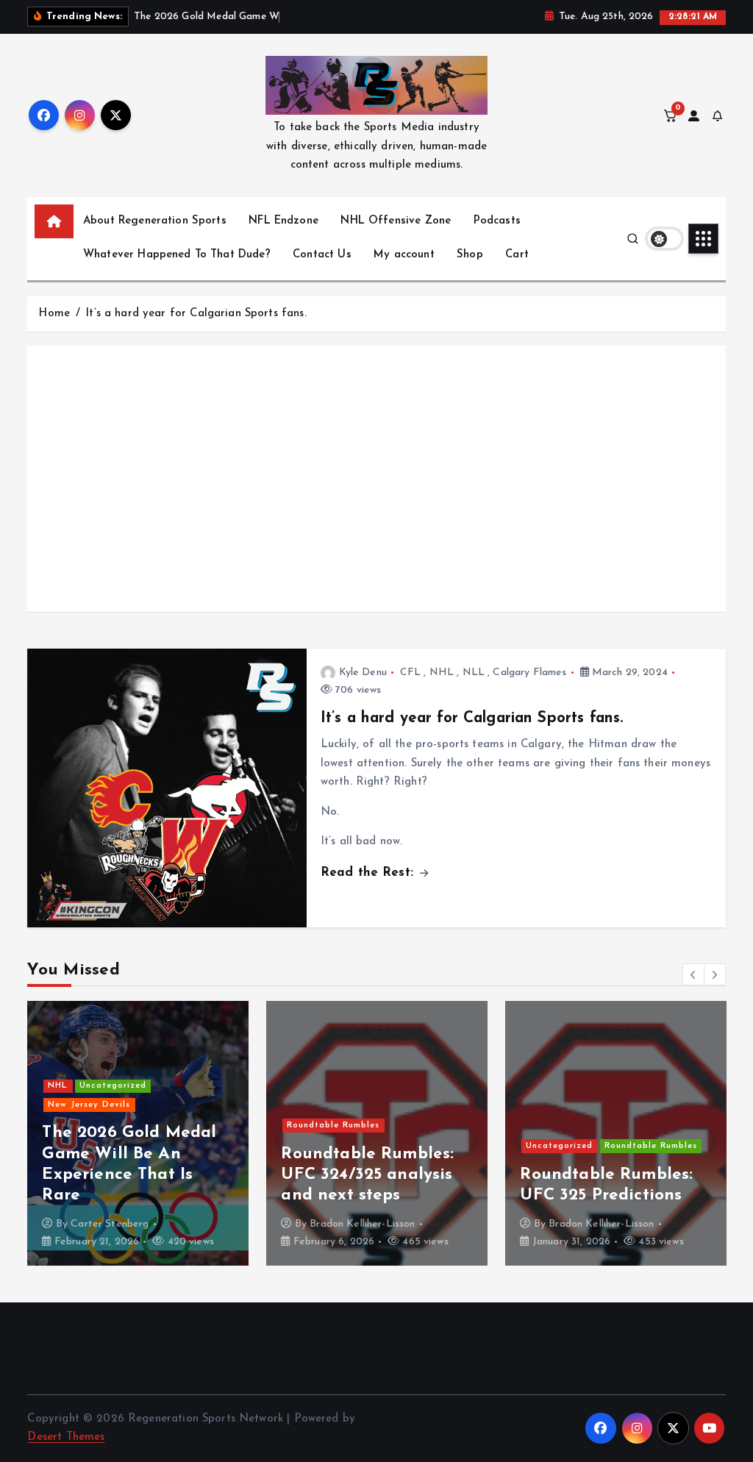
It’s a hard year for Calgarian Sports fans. (195, 313)
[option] (138, 1133)
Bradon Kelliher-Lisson (362, 1224)
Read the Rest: (369, 872)
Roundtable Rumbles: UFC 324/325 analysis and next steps (367, 1175)
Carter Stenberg (110, 1224)
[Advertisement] (377, 493)
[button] (693, 974)
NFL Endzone (283, 221)
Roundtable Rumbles (333, 1126)
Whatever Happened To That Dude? (177, 254)
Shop (470, 254)
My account (404, 254)
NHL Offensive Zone (395, 221)
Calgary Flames (529, 672)
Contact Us (322, 254)
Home (54, 313)
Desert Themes (65, 1437)
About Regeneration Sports (154, 221)
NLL (474, 672)
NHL (441, 672)
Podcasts (497, 221)
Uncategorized (112, 1086)
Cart (517, 254)
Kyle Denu (363, 672)
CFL (410, 672)
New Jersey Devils (89, 1105)
